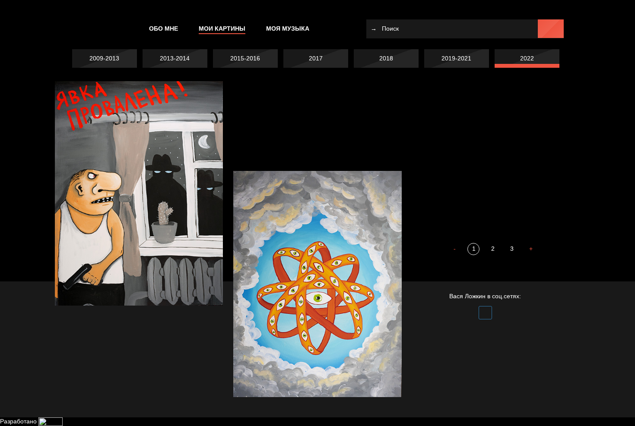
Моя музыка (287, 28)
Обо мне (163, 28)
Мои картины (222, 28)
